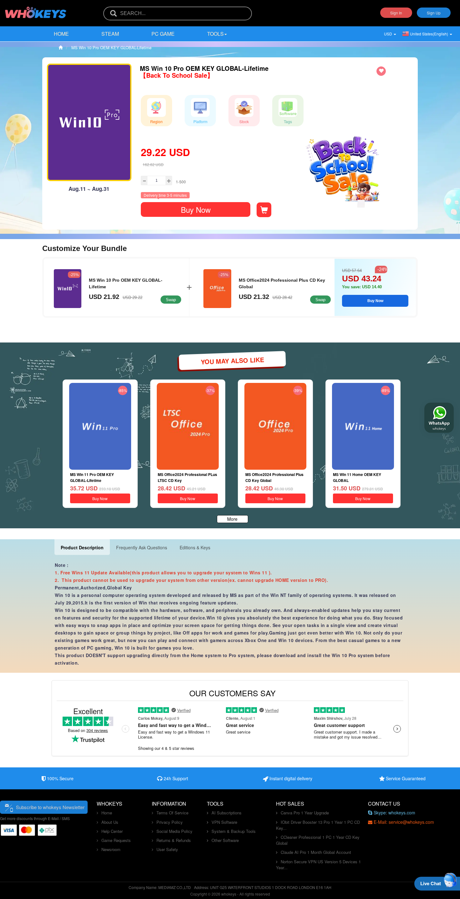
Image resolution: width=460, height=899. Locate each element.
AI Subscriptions (227, 813)
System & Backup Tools (234, 831)
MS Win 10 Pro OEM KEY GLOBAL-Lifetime (125, 283)
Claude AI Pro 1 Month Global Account (316, 852)
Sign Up (434, 12)
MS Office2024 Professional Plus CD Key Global (282, 283)
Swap (171, 299)
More (232, 519)
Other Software (225, 840)
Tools (215, 33)
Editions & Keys (195, 547)
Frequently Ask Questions (141, 547)
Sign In (396, 12)
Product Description (82, 547)
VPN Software (224, 822)
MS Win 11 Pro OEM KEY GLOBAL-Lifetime (92, 477)
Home (61, 33)
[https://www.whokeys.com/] (36, 8)
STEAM (110, 33)
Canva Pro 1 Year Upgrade (305, 813)
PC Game (163, 33)
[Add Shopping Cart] (264, 209)
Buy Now (196, 209)
